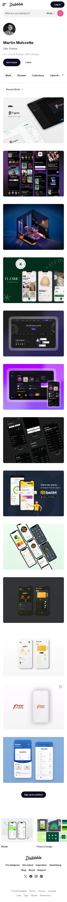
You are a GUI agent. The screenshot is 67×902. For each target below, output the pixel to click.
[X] (25, 876)
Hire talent (27, 865)
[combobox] (24, 13)
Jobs (19, 895)
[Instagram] (36, 876)
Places (34, 895)
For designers (13, 865)
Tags (26, 895)
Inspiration (41, 865)
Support (41, 870)
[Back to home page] (16, 4)
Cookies (52, 891)
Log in (57, 4)
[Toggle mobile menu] (4, 4)
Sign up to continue (33, 794)
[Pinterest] (41, 876)
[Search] (60, 13)
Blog (23, 870)
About (32, 870)
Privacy (41, 891)
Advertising (55, 865)
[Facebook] (30, 876)
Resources (45, 895)
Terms (32, 891)
